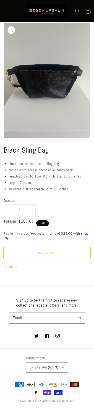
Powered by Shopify (65, 400)
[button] (6, 11)
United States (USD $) (44, 367)
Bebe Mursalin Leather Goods (41, 400)
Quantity (9, 201)
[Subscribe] (79, 317)
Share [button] (13, 267)
